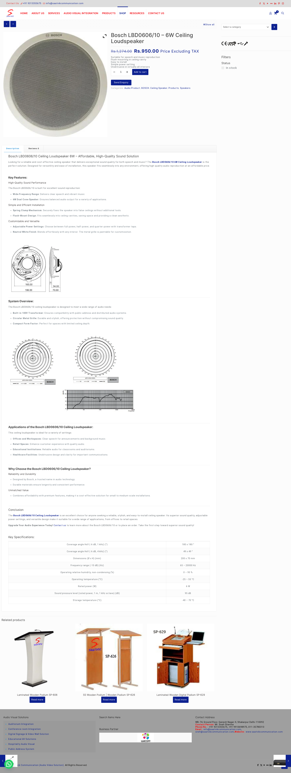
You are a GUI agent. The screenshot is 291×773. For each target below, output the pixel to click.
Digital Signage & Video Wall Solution (28, 734)
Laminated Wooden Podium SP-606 (37, 694)
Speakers (185, 88)
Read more (37, 699)
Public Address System (21, 749)
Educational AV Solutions (22, 739)
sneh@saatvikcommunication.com (214, 732)
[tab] (13, 148)
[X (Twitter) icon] (264, 3)
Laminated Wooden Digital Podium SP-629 (181, 694)
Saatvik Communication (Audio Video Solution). (38, 765)
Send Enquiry (121, 82)
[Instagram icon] (283, 3)
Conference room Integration (24, 729)
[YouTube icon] (268, 3)
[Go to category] (274, 27)
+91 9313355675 (32, 3)
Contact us (60, 525)
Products (174, 88)
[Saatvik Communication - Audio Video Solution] (10, 13)
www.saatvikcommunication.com (264, 732)
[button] (8, 764)
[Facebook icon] (260, 3)
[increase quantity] (127, 72)
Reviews (33, 148)
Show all (209, 24)
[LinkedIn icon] (275, 3)
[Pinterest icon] (279, 3)
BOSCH (145, 88)
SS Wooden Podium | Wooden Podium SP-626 (109, 694)
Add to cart (140, 72)
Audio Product (132, 88)
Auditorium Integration (21, 724)
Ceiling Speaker (158, 88)
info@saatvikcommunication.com (64, 3)
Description (12, 148)
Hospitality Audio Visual (21, 744)
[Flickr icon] (271, 3)
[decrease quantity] (114, 72)
